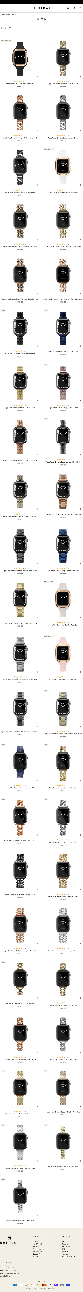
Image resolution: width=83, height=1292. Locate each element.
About (64, 1241)
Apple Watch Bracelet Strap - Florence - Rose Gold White (62, 299)
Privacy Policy (37, 1252)
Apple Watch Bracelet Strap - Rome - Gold (20, 1003)
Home (2, 15)
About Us (36, 1241)
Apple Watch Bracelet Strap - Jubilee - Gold (20, 408)
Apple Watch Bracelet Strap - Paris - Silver (63, 842)
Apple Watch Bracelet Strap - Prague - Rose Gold (20, 951)
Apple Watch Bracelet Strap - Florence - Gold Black (20, 247)
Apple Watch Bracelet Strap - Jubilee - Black (20, 353)
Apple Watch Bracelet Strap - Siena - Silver (62, 1059)
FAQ (63, 1249)
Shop (8, 15)
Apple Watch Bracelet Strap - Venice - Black (20, 192)
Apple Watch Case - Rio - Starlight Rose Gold (63, 625)
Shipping (65, 1252)
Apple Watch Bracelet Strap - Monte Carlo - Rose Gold (63, 514)
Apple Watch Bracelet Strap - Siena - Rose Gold (20, 1059)
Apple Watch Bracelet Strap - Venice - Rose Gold (20, 138)
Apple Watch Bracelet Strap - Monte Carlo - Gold (20, 623)
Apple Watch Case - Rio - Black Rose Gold (20, 84)
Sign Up (35, 1256)
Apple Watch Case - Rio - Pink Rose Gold (63, 679)
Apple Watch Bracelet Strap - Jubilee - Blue (63, 352)
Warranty (65, 1254)
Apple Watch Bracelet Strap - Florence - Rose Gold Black (20, 299)
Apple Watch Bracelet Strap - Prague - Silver (63, 951)
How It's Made (37, 1244)
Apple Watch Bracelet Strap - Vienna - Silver (20, 1221)
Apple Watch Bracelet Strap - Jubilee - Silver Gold (20, 516)
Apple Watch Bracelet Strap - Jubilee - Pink (63, 408)
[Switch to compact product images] (10, 28)
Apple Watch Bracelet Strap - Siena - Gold (63, 1005)
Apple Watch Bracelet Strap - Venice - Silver (63, 138)
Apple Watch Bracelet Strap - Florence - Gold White (63, 247)
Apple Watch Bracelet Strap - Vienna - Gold (63, 1166)
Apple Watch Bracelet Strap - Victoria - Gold (20, 1114)
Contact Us (36, 1254)
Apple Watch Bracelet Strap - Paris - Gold (63, 788)
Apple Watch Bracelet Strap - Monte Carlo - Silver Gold (63, 734)
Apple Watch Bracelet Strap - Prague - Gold (63, 897)
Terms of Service (38, 1249)
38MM (13, 15)
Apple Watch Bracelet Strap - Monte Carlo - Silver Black (20, 732)
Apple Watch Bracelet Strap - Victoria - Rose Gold (63, 1112)
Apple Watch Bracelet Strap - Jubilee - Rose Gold (20, 460)
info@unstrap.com (11, 1267)
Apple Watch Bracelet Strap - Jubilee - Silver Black (63, 462)
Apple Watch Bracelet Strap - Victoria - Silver (20, 1168)
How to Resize (67, 1247)
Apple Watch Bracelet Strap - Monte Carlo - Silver (20, 679)
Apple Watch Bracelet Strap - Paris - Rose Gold (20, 840)
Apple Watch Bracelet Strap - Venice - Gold (63, 84)
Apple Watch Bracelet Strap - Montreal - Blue (20, 788)
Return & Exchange (69, 1256)
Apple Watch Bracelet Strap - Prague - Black (20, 895)
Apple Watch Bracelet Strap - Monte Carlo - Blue (62, 571)
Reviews (36, 1247)
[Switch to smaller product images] (6, 28)
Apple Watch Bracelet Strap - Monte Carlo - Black (20, 571)
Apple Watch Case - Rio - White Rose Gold (62, 192)
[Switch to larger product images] (2, 28)
